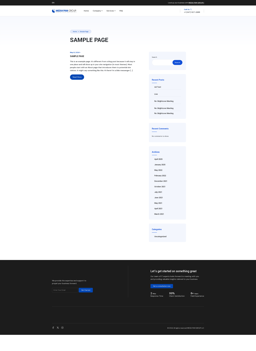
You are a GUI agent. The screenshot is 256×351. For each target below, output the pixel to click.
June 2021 (158, 197)
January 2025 (159, 164)
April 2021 (158, 208)
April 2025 (158, 159)
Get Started (85, 290)
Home (86, 11)
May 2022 (158, 170)
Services (110, 11)
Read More (77, 77)
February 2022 (160, 175)
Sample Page (77, 56)
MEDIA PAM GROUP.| (196, 3)
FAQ (121, 11)
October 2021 (160, 186)
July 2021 (158, 192)
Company (97, 11)
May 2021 (158, 203)
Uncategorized (160, 236)
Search (154, 57)
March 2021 (159, 214)
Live (156, 94)
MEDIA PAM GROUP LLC (195, 328)
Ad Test (157, 87)
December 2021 (160, 181)
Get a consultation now (161, 286)
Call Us (187, 9)
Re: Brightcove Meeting (163, 101)
